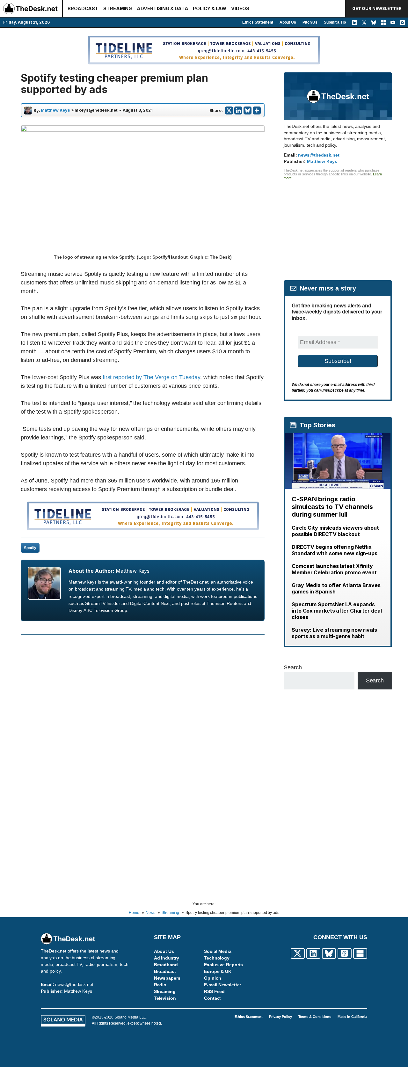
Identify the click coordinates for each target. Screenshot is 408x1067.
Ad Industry (166, 957)
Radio (160, 984)
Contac (211, 998)
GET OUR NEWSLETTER (377, 8)
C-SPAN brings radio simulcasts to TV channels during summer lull (332, 506)
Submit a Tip (335, 22)
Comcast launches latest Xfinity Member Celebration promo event (334, 569)
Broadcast (165, 971)
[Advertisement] (338, 224)
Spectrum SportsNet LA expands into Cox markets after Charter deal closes (337, 610)
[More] (257, 110)
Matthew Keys (55, 110)
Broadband (166, 964)
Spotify (30, 548)
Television (165, 998)
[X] (229, 110)
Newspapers (167, 978)
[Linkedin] (238, 110)
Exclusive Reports (223, 964)
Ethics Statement (257, 22)
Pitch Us (309, 22)
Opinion (212, 978)
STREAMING (117, 8)
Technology (216, 957)
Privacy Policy (280, 1017)
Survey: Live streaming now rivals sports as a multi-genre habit (334, 633)
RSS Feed (214, 991)
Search (293, 667)
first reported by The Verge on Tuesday (151, 377)
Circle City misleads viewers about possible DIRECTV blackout (335, 531)
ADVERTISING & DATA (162, 8)
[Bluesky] (247, 110)
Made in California (352, 1017)
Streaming (165, 991)
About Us (288, 22)
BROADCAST (83, 8)
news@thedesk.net (318, 155)
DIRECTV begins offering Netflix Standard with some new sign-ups (334, 550)
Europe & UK (217, 971)
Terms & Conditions (314, 1017)
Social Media (217, 951)
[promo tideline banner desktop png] (143, 528)
